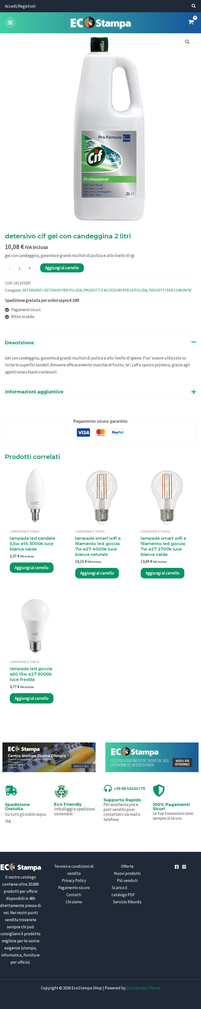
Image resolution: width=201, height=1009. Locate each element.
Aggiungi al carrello (62, 267)
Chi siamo (74, 902)
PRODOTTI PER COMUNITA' (170, 290)
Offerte (127, 866)
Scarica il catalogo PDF (123, 891)
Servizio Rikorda (127, 902)
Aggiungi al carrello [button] (32, 567)
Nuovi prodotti (127, 873)
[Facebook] (177, 867)
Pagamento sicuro (74, 887)
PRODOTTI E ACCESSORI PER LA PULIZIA (115, 290)
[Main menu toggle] (10, 22)
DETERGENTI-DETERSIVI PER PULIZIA (52, 290)
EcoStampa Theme (143, 988)
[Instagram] (184, 867)
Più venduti (127, 880)
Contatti (73, 894)
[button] (194, 6)
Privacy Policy (74, 880)
